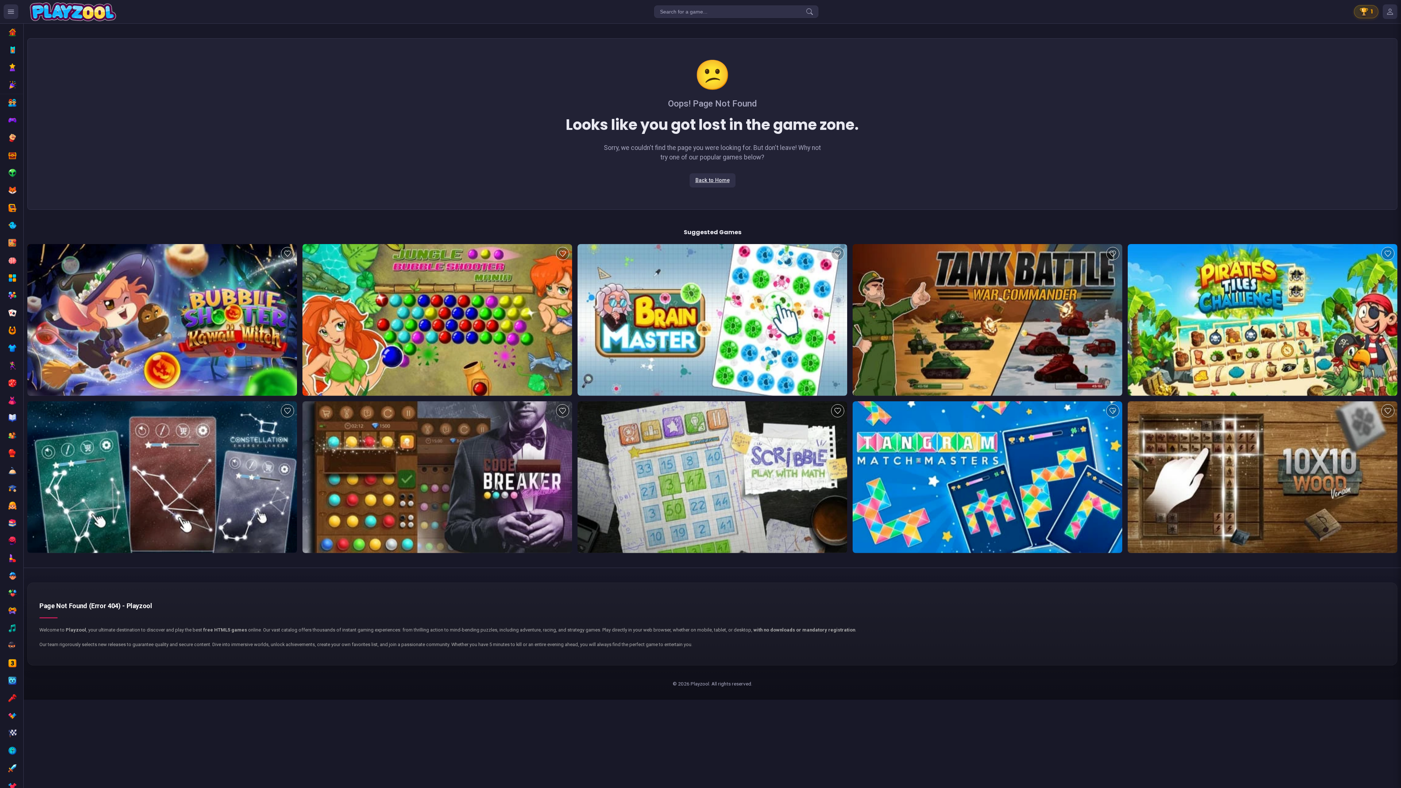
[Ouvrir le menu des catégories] (11, 11)
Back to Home (712, 180)
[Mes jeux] (1390, 11)
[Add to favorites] (287, 253)
